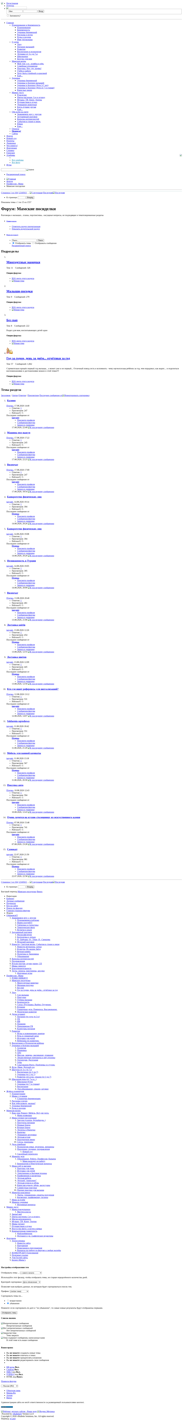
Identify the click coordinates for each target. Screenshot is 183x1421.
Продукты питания (26, 1123)
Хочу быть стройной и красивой (32, 73)
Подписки (11, 903)
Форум (9, 136)
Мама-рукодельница (21, 1209)
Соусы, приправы (25, 1142)
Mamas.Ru (11, 1393)
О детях (15, 42)
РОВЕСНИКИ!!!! (20, 978)
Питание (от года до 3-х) (28, 1016)
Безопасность (23, 1002)
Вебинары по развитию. (28, 1041)
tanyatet (9, 502)
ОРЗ (19, 1053)
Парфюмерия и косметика (29, 1176)
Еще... (20, 126)
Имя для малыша (25, 39)
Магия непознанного (21, 1219)
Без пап (12, 320)
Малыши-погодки (19, 291)
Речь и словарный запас (28, 1036)
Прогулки (21, 997)
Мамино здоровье (20, 1202)
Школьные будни (25, 1082)
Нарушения (22, 1245)
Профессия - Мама (14, 184)
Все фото (16, 162)
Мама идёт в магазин (21, 1166)
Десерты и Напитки (26, 1130)
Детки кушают (18, 1014)
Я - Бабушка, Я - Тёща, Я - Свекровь (33, 939)
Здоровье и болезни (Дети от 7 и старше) (35, 88)
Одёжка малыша (24, 1000)
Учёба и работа (24, 71)
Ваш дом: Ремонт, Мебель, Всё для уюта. (30, 1113)
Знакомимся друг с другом (29, 114)
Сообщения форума (26, 422)
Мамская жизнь (19, 61)
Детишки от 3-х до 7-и (27, 54)
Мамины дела (18, 1156)
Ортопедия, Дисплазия (27, 1060)
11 (26, 193)
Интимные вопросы (26, 1204)
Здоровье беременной (27, 32)
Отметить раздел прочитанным (26, 226)
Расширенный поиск (15, 174)
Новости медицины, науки (29, 947)
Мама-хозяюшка (24, 1115)
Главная (10, 23)
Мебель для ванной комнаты (24, 753)
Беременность (23, 30)
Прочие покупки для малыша (30, 1190)
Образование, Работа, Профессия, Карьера (36, 1159)
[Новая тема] (18, 281)
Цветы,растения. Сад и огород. (26, 1216)
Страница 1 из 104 (9, 193)
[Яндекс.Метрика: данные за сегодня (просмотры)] (46, 1411)
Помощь (10, 6)
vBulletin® (17, 1414)
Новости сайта (24, 1243)
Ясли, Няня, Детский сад (23, 1067)
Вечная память (24, 951)
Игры (9, 165)
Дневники (11, 143)
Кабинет (10, 898)
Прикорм (21, 1024)
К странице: (12, 197)
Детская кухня (23, 1137)
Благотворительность (21, 968)
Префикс (5, 1291)
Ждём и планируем (15, 1091)
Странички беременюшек (29, 1098)
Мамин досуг (18, 92)
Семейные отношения (27, 66)
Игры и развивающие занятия (30, 1033)
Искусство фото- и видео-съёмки (27, 1229)
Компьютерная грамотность (24, 1231)
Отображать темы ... (10, 1273)
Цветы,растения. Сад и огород (31, 97)
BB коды (10, 1367)
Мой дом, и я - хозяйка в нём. (30, 64)
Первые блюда (23, 1125)
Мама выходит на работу (34, 1161)
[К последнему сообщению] (41, 427)
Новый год (11, 138)
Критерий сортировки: (11, 1282)
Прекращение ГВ (25, 1026)
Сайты (15, 133)
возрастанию (15, 1301)
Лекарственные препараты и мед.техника (36, 1057)
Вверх (39, 891)
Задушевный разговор (27, 117)
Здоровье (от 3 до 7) (26, 1074)
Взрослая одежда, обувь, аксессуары (33, 1185)
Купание (21, 1007)
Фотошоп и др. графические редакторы (35, 1236)
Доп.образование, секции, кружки (32, 1089)
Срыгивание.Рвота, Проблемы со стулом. (36, 1065)
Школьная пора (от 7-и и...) (24, 1079)
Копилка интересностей (28, 119)
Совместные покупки (27, 1188)
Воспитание (22, 1086)
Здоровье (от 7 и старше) (28, 1084)
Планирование (24, 27)
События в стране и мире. (29, 121)
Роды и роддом (24, 37)
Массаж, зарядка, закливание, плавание (35, 1055)
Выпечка (21, 1132)
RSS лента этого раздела (23, 278)
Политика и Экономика (28, 954)
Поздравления (18, 961)
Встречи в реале (24, 930)
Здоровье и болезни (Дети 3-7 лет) (32, 85)
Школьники (22, 56)
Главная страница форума (18, 910)
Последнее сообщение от (50, 395)
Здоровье (16, 78)
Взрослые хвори (24, 90)
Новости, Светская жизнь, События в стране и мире (35, 944)
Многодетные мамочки (23, 262)
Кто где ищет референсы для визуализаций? (33, 689)
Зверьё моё (17, 1214)
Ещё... (20, 76)
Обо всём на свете (20, 112)
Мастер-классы (24, 1212)
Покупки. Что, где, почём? (29, 68)
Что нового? (12, 145)
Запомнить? (14, 16)
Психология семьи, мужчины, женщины (35, 1147)
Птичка (9, 406)
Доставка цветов (16, 657)
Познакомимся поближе (28, 920)
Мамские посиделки (21, 980)
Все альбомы (18, 160)
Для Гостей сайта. (20, 1257)
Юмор (20, 124)
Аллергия (21, 1048)
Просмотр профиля (26, 420)
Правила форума (8, 1381)
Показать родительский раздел (26, 229)
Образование (23, 956)
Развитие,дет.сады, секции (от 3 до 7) (34, 1077)
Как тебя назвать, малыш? (24, 1103)
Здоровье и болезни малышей (30, 83)
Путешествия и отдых (27, 102)
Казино (11, 400)
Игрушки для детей (26, 1038)
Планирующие (18, 1094)
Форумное (11, 1238)
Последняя (48, 193)
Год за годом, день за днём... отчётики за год (38, 358)
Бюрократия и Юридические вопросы (34, 1163)
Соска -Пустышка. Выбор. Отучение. (34, 1004)
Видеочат (12, 464)
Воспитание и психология (29, 51)
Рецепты (10, 141)
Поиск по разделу (12, 235)
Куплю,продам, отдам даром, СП (27, 963)
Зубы (19, 1062)
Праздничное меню (26, 1139)
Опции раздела (11, 221)
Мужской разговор (25, 942)
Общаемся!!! (12, 915)
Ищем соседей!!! (24, 922)
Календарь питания (26, 1029)
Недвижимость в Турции (21, 560)
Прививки (22, 1050)
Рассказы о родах (25, 35)
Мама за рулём (18, 1200)
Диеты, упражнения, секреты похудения (35, 1195)
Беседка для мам (24, 59)
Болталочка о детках (26, 937)
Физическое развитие (27, 1012)
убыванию (14, 1303)
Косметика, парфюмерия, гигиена (32, 1197)
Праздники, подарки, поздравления (33, 1149)
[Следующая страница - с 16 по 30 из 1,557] (36, 193)
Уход (19, 44)
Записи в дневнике (26, 425)
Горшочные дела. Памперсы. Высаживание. (37, 1009)
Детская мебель (24, 1178)
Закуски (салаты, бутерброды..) (31, 1120)
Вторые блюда (23, 1127)
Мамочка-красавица (21, 1192)
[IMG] (9, 1372)
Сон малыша (23, 995)
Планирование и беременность (26, 25)
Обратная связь (13, 1390)
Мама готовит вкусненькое (24, 1118)
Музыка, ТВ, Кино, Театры (29, 100)
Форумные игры (24, 973)
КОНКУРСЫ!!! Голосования (25, 1253)
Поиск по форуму (14, 908)
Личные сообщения (15, 901)
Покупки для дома (25, 1168)
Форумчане (11, 148)
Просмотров (33, 395)
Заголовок (5, 395)
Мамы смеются (19, 966)
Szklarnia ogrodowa (18, 721)
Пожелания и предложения (29, 1248)
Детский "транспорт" (27, 1180)
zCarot (13, 1419)
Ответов (22, 395)
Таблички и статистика (27, 925)
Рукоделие (22, 95)
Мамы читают (18, 1224)
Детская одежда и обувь (28, 1183)
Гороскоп (10, 153)
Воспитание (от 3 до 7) (27, 1072)
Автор (15, 395)
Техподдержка (18, 1241)
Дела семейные (19, 1144)
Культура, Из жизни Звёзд (29, 949)
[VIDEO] (10, 1374)
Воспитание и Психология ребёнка (28, 1043)
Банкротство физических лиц (24, 496)
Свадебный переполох (27, 1154)
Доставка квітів (16, 624)
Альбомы (10, 155)
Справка (10, 150)
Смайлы (10, 1369)
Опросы (15, 129)
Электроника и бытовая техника (32, 1173)
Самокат (12, 849)
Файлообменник (24, 1233)
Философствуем (24, 935)
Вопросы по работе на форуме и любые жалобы (39, 1250)
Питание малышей (25, 47)
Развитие (21, 49)
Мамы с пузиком (19, 1096)
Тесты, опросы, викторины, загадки (28, 971)
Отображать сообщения (45, 243)
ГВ (18, 1019)
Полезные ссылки (20, 1255)
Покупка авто (15, 785)
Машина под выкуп (18, 432)
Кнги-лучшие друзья (26, 107)
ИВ (18, 1021)
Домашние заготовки (27, 1135)
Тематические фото (26, 927)
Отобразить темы (23, 243)
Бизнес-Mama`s (19, 1260)
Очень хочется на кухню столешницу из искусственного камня (43, 817)
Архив (9, 1395)
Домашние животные (27, 104)
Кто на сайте (12, 906)
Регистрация (12, 3)
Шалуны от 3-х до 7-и (22, 1069)
